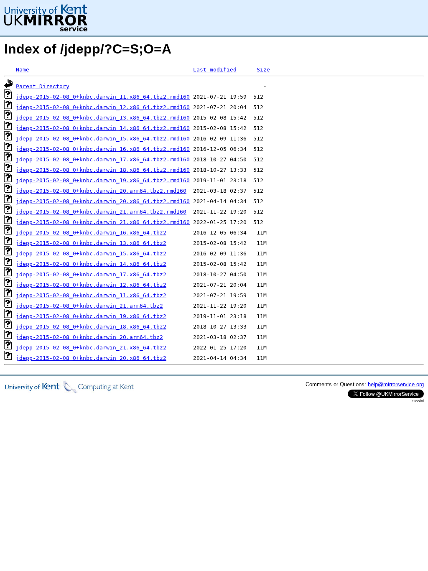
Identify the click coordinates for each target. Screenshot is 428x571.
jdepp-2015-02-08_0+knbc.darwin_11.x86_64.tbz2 (91, 295)
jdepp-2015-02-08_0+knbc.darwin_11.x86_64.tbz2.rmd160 (103, 97)
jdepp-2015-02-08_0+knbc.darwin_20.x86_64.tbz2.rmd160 (103, 201)
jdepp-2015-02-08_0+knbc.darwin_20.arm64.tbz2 (89, 337)
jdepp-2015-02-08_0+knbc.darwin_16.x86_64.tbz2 (91, 232)
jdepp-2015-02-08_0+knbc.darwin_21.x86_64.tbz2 (91, 347)
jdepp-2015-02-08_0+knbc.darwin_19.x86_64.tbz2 (91, 316)
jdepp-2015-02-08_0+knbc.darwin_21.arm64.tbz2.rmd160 (101, 212)
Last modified (215, 69)
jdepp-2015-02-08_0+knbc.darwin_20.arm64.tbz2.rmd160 (101, 191)
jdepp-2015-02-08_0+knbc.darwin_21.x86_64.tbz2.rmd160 (103, 222)
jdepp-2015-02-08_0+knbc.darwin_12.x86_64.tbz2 (91, 285)
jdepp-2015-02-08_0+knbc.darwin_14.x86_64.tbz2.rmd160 (103, 128)
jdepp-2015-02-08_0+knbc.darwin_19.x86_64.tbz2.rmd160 (103, 180)
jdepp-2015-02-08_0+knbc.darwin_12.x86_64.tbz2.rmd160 (103, 107)
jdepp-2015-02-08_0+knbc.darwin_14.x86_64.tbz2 (91, 264)
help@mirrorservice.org (396, 384)
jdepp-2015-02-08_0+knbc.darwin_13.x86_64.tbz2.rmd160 (103, 118)
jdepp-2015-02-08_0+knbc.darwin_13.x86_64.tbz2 (91, 243)
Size (263, 69)
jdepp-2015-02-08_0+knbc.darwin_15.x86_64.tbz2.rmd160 (103, 138)
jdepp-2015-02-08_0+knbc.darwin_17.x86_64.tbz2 (91, 274)
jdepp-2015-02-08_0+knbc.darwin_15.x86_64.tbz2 (91, 253)
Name (22, 69)
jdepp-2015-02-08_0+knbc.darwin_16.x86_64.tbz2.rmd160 (103, 149)
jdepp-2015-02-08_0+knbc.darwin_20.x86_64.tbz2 (91, 358)
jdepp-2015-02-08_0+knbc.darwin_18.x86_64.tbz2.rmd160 (103, 170)
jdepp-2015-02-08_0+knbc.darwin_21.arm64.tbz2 (89, 306)
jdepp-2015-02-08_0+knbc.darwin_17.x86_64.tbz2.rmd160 (103, 159)
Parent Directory (42, 86)
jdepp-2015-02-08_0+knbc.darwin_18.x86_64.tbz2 (91, 327)
